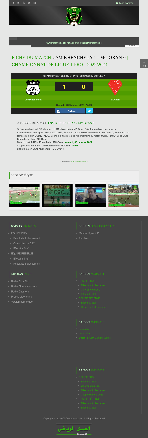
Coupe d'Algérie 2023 (92, 394)
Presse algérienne (21, 296)
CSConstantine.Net (78, 161)
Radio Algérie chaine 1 (24, 286)
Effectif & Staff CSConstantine (95, 337)
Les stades (84, 333)
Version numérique (22, 301)
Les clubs (84, 329)
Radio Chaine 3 (20, 291)
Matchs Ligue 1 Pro (90, 233)
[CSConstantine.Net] (74, 16)
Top (144, 65)
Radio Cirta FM (20, 281)
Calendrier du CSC (24, 243)
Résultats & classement (26, 238)
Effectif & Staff (21, 248)
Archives (84, 238)
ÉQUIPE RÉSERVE (22, 253)
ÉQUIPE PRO (19, 233)
